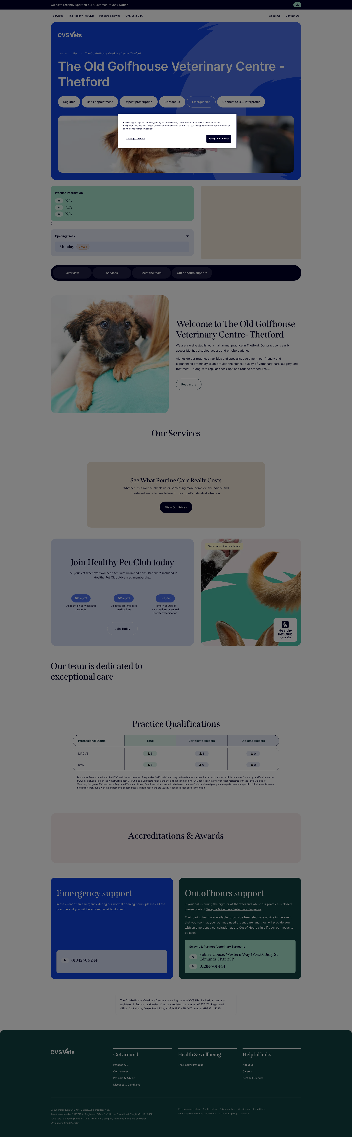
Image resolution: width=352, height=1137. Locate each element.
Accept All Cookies (218, 138)
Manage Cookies (135, 138)
